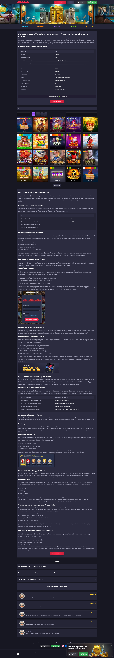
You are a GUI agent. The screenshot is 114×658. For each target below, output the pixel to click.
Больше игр (57, 185)
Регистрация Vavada (57, 553)
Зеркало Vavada (57, 101)
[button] (1, 14)
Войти (70, 2)
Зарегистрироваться (60, 2)
